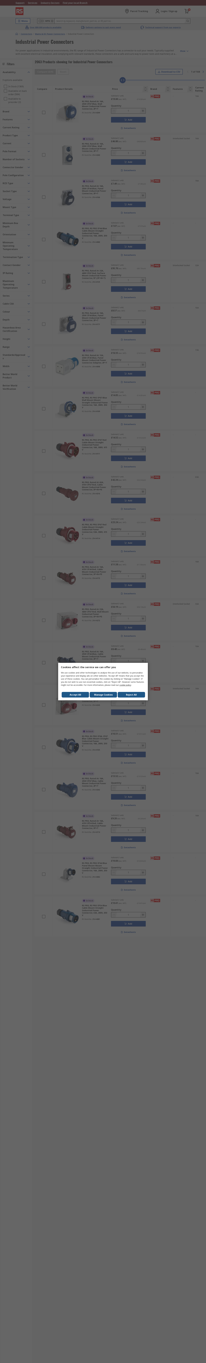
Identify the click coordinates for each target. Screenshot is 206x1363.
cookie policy (125, 685)
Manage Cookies (103, 694)
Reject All (131, 694)
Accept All (75, 694)
